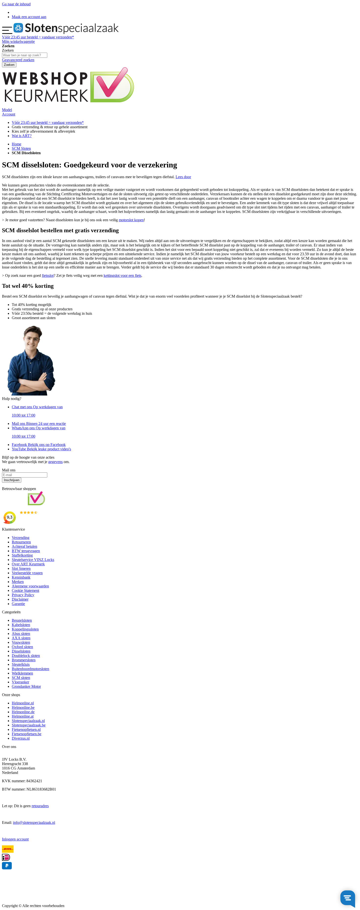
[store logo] (66, 33)
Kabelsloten (21, 625)
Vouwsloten (21, 642)
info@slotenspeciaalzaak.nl (34, 822)
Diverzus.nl (21, 738)
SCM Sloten (21, 148)
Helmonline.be (23, 707)
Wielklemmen (22, 673)
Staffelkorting (22, 555)
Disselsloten (21, 651)
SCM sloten (21, 678)
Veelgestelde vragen (27, 573)
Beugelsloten (22, 620)
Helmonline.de (23, 712)
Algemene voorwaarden (30, 586)
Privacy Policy (23, 595)
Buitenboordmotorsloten (30, 669)
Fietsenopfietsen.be (26, 734)
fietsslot (48, 275)
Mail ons (39, 423)
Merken (18, 582)
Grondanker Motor (26, 686)
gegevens (55, 462)
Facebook (39, 445)
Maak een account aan (29, 17)
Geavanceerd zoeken (18, 60)
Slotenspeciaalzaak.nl (28, 721)
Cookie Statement (25, 590)
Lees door (183, 177)
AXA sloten (21, 638)
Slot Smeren (21, 568)
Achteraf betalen (24, 546)
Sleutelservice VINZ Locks (33, 560)
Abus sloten (21, 633)
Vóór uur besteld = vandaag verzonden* (38, 37)
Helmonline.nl (23, 703)
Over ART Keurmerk (28, 564)
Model (7, 110)
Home (16, 144)
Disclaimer (20, 599)
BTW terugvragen (26, 551)
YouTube (41, 449)
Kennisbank (21, 577)
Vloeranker (20, 682)
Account (8, 114)
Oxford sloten (22, 647)
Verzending (20, 538)
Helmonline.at (23, 716)
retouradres (40, 806)
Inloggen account (15, 839)
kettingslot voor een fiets (122, 275)
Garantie (18, 604)
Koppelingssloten (25, 629)
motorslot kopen (131, 220)
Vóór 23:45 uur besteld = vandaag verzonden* (48, 122)
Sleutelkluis (21, 664)
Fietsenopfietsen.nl (26, 729)
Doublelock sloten (26, 655)
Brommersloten (24, 660)
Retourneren (21, 542)
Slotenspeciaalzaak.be (29, 725)
